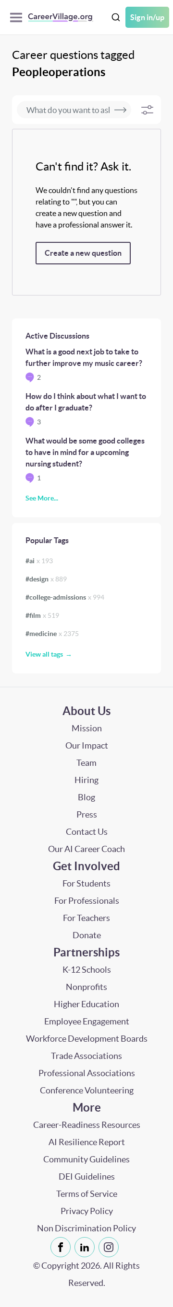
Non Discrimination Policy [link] (86, 1228)
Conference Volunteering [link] (87, 1090)
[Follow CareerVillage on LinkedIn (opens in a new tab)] (86, 1247)
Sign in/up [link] (147, 17)
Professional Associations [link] (86, 1073)
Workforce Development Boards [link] (87, 1039)
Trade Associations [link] (86, 1056)
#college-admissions (64, 597)
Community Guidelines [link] (86, 1159)
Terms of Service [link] (86, 1194)
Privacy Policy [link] (87, 1211)
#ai (39, 561)
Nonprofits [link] (86, 987)
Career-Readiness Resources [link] (86, 1125)
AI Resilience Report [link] (87, 1142)
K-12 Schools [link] (86, 970)
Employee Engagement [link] (86, 1021)
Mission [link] (87, 728)
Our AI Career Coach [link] (86, 849)
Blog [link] (86, 797)
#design (46, 579)
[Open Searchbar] (116, 17)
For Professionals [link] (86, 901)
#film (42, 615)
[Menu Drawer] (18, 17)
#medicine (52, 633)
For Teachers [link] (86, 918)
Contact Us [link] (87, 832)
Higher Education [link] (86, 1004)
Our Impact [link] (86, 745)
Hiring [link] (86, 780)
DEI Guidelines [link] (87, 1176)
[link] (60, 1247)
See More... (41, 498)
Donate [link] (87, 935)
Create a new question (83, 253)
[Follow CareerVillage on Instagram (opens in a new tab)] (111, 1247)
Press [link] (86, 814)
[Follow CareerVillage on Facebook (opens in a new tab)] (62, 1247)
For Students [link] (86, 883)
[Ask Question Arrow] (120, 109)
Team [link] (86, 763)
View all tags (44, 654)
